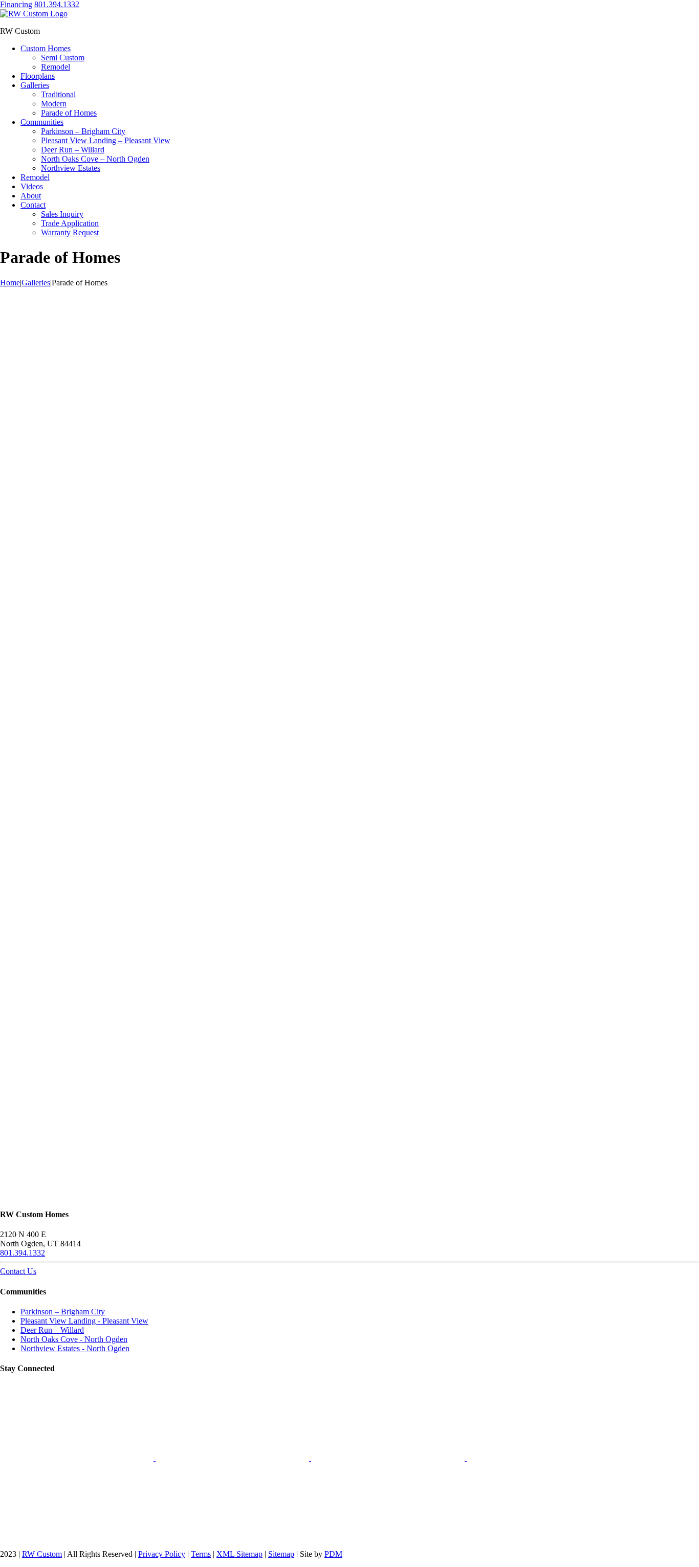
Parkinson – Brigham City (62, 1311)
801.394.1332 (56, 4)
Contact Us (18, 1271)
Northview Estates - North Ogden (74, 1348)
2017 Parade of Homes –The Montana (349, 555)
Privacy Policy (161, 1554)
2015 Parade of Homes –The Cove (349, 925)
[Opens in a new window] (78, 1457)
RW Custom (42, 1554)
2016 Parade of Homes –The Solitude (349, 729)
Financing (16, 4)
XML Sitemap (239, 1554)
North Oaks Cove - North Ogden (73, 1339)
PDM (333, 1554)
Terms (201, 1554)
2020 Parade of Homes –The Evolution (349, 382)
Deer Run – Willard (52, 1330)
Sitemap (281, 1554)
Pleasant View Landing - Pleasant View (84, 1320)
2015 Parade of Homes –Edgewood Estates (349, 1113)
